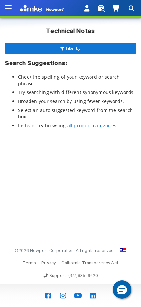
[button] (122, 289)
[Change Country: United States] (123, 250)
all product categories (92, 125)
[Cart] (116, 8)
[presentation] (70, 153)
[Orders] (101, 8)
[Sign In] (87, 8)
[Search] (131, 8)
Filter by (73, 48)
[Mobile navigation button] (8, 8)
